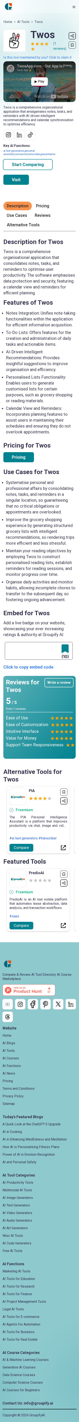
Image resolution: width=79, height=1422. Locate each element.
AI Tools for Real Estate (20, 1340)
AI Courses (11, 1058)
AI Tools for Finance (17, 1294)
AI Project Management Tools (24, 1302)
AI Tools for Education (19, 1279)
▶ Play (39, 81)
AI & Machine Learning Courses (26, 1360)
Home (7, 22)
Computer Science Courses (23, 1382)
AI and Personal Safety (19, 1162)
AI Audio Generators (17, 1220)
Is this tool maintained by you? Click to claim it (37, 57)
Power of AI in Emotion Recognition (29, 1155)
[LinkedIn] (71, 1004)
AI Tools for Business (19, 1332)
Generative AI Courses (19, 1367)
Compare (21, 847)
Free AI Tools (12, 1251)
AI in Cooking (12, 1132)
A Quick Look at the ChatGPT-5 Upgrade (32, 1124)
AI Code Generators (17, 1243)
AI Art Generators (15, 1228)
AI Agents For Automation (21, 1324)
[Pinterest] (45, 1004)
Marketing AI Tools (16, 1271)
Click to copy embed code (28, 667)
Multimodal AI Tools (17, 1190)
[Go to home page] (8, 7)
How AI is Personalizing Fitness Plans (31, 1147)
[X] (58, 1004)
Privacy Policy (13, 1096)
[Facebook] (33, 1004)
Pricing (18, 457)
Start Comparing (28, 164)
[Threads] (8, 1017)
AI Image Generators (18, 1198)
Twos (39, 22)
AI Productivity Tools (18, 1183)
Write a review (59, 683)
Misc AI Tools (13, 1236)
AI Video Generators (17, 1213)
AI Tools (23, 22)
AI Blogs (9, 1043)
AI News (9, 1073)
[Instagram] (20, 1004)
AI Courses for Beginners (21, 1390)
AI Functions (12, 1066)
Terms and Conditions (19, 1089)
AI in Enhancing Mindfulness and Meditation (35, 1139)
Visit (16, 179)
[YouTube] (8, 1004)
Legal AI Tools (13, 1309)
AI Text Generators (16, 1205)
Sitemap (9, 1104)
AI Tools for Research (19, 1286)
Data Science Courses (19, 1375)
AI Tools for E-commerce (21, 1317)
